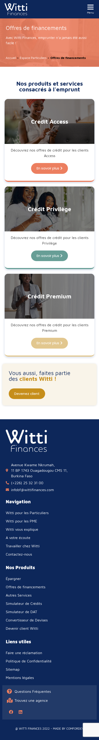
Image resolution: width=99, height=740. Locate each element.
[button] (49, 168)
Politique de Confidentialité (29, 661)
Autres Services (19, 595)
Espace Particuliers (33, 58)
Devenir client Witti (22, 628)
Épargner (13, 579)
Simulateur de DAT (21, 612)
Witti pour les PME (21, 521)
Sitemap (13, 669)
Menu (90, 12)
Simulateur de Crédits (24, 603)
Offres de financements (25, 587)
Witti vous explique (22, 529)
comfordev (75, 728)
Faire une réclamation (24, 653)
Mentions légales (20, 678)
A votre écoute (18, 538)
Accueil (11, 58)
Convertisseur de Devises (27, 620)
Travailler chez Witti (23, 546)
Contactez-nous (19, 554)
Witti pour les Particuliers (27, 513)
